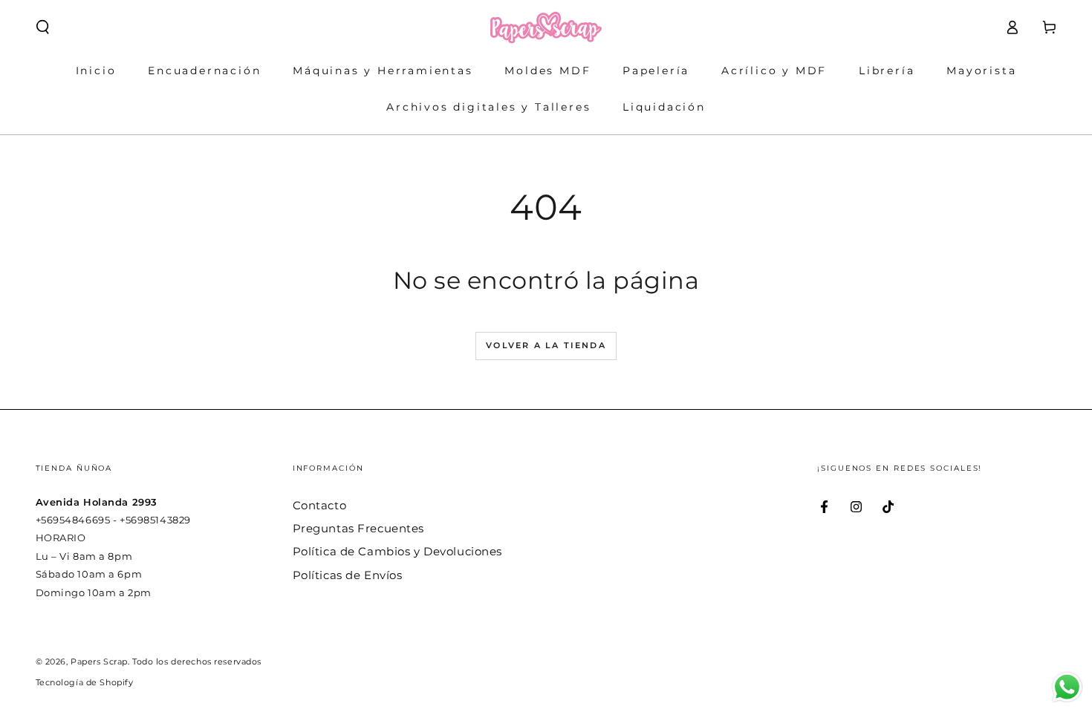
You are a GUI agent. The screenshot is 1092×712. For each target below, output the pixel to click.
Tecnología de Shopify (85, 682)
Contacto (320, 505)
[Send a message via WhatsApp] (1067, 687)
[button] (43, 27)
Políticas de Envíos (348, 575)
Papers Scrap (99, 661)
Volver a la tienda (546, 345)
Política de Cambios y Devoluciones (397, 551)
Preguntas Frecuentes (358, 528)
